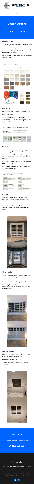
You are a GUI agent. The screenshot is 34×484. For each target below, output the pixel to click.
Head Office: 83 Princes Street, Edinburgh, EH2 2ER (17, 466)
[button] (17, 13)
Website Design (16, 476)
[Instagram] (19, 480)
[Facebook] (15, 480)
